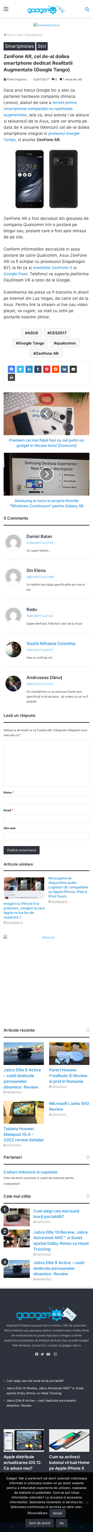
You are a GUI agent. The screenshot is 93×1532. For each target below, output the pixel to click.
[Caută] (87, 10)
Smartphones (33, 35)
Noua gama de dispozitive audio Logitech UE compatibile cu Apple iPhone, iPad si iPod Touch (68, 887)
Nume (9, 792)
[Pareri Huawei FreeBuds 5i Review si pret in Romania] (69, 1053)
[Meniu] (6, 10)
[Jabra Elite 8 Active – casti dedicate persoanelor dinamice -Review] (24, 1053)
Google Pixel (15, 273)
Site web (10, 828)
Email (8, 810)
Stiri (19, 35)
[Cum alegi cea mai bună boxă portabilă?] (17, 1217)
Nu (62, 1523)
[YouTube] (49, 1354)
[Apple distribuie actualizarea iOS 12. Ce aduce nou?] (24, 1440)
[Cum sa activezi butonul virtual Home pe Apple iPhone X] (69, 1440)
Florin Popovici (17, 79)
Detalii (57, 1513)
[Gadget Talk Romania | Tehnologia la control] (46, 8)
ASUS (32, 332)
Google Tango (31, 343)
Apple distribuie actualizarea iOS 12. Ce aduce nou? (23, 1462)
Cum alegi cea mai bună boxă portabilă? (35, 1381)
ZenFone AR (47, 353)
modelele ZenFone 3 (52, 267)
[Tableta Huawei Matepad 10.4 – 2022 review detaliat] (24, 1112)
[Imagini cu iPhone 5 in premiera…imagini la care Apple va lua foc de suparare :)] (24, 887)
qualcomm (66, 343)
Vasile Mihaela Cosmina (50, 643)
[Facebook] (11, 369)
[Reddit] (55, 369)
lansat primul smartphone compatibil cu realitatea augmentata (40, 108)
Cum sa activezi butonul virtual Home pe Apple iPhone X (69, 1462)
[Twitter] (20, 369)
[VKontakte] (64, 369)
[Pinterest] (46, 369)
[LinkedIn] (29, 369)
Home (10, 35)
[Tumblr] (37, 369)
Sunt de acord (39, 1523)
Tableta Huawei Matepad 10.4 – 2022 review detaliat (24, 1134)
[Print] (11, 377)
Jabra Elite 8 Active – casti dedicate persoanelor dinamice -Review (58, 1268)
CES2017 (58, 332)
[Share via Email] (73, 369)
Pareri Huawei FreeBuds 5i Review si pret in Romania (68, 1076)
